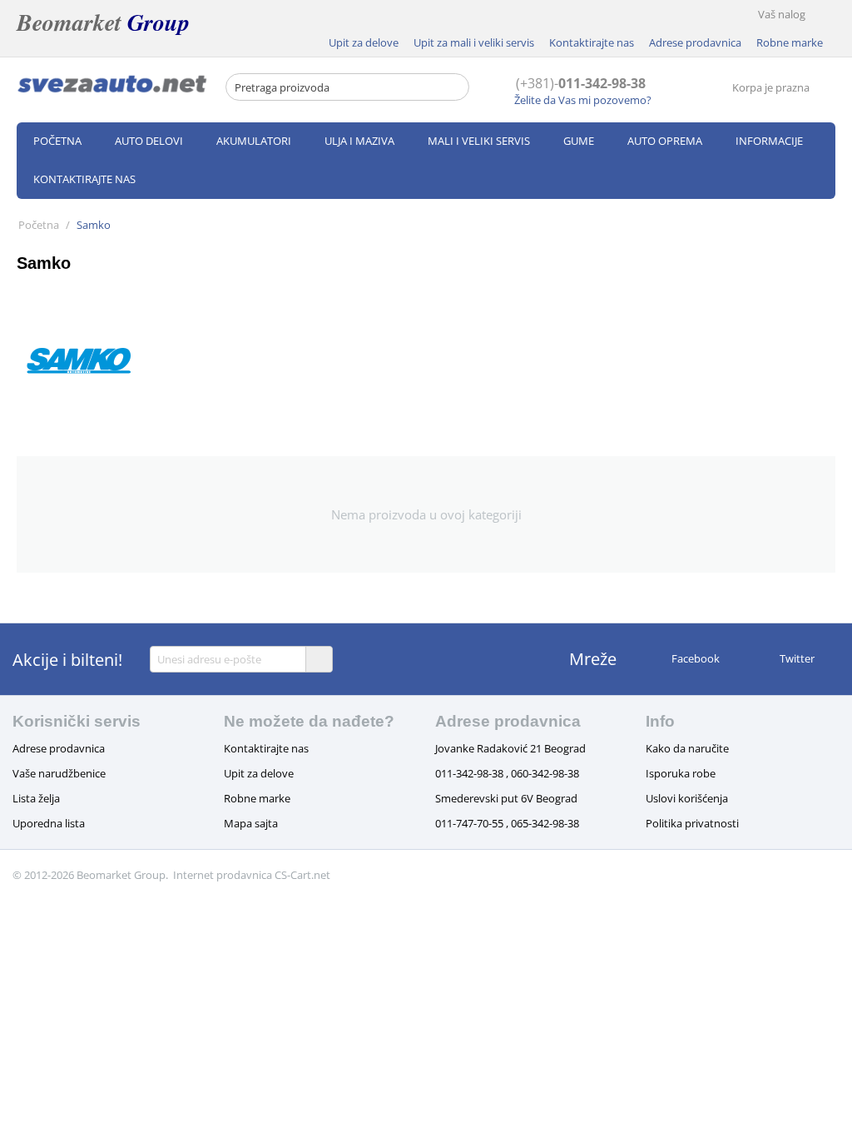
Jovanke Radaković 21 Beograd (510, 748)
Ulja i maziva (359, 140)
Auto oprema (664, 140)
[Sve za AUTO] (112, 83)
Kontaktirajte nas (591, 42)
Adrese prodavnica (695, 42)
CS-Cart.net (302, 874)
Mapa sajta (251, 823)
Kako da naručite (687, 748)
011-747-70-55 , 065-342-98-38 (507, 823)
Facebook (694, 658)
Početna (57, 140)
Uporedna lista (48, 823)
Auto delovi (149, 140)
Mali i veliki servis (479, 140)
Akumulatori (253, 140)
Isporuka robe (681, 773)
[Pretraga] (456, 88)
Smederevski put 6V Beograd (506, 798)
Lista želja (36, 798)
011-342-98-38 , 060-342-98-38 (507, 773)
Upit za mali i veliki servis (474, 42)
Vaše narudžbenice (59, 773)
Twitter (796, 658)
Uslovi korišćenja (687, 798)
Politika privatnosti (692, 823)
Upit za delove (364, 42)
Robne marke (789, 42)
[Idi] (318, 659)
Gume (578, 140)
